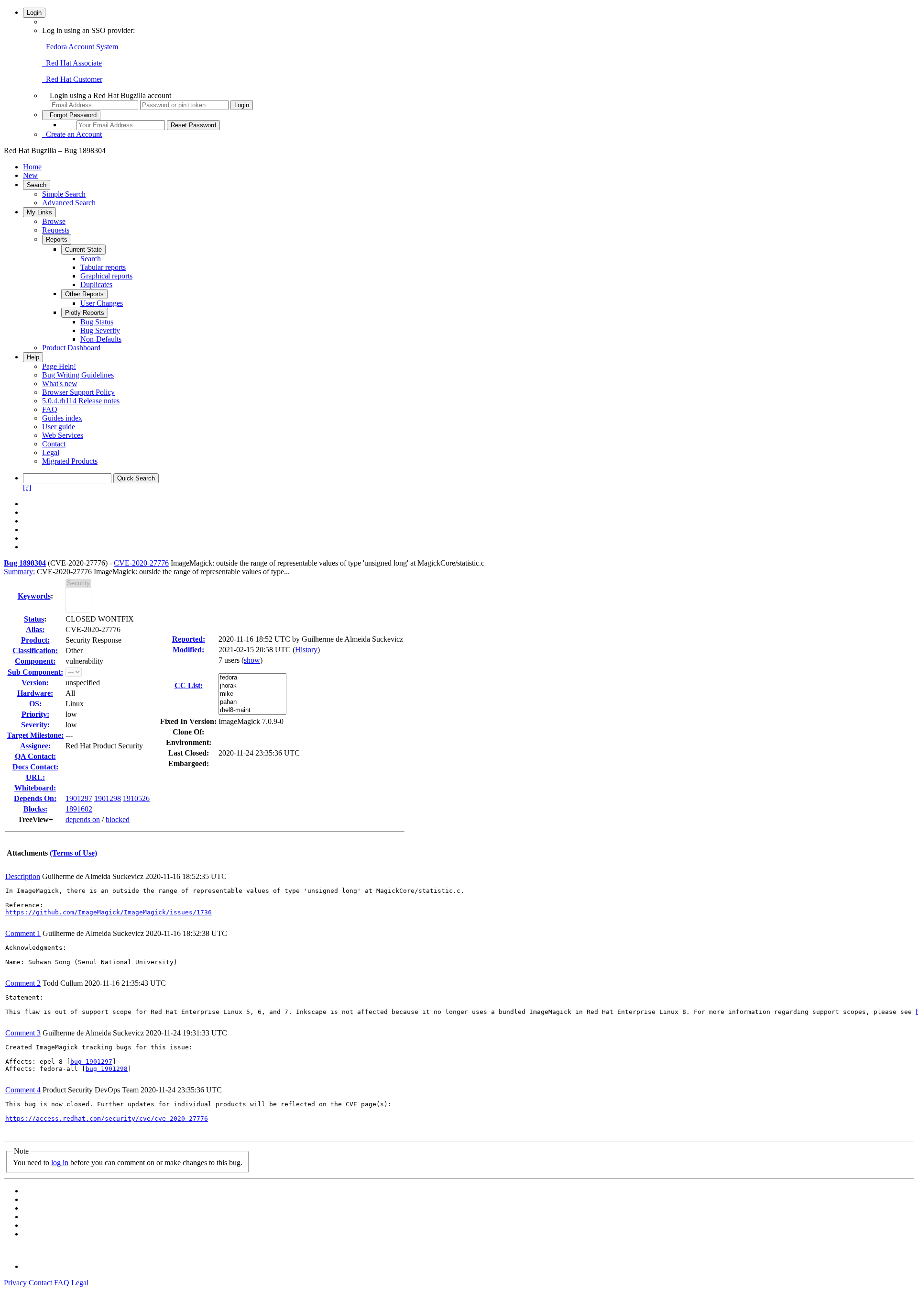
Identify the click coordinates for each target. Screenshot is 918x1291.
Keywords (34, 596)
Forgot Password (71, 115)
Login (34, 12)
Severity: (35, 725)
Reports (56, 239)
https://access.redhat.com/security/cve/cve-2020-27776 (106, 1118)
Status (34, 619)
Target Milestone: (35, 735)
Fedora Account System (80, 47)
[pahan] (252, 702)
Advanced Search (69, 203)
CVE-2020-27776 (141, 563)
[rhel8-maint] (252, 710)
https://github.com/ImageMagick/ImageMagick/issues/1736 (108, 912)
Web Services (62, 435)
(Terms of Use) (73, 853)
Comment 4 (23, 1090)
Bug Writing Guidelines (78, 375)
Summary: (19, 572)
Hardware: (35, 693)
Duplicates (96, 284)
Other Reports (84, 294)
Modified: (188, 650)
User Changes (101, 303)
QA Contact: (35, 756)
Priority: (35, 714)
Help (33, 357)
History (306, 650)
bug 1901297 (91, 1061)
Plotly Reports (84, 312)
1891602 (79, 809)
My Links (39, 212)
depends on (83, 819)
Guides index (62, 418)
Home (32, 167)
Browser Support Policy (78, 392)
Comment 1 (23, 933)
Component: (35, 661)
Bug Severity (100, 330)
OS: (35, 704)
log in (59, 1162)
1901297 (79, 798)
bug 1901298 (107, 1068)
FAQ (49, 409)
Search (36, 185)
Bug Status (96, 322)
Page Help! (59, 366)
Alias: (35, 629)
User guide (58, 427)
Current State (83, 249)
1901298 (107, 798)
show (252, 660)
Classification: (35, 650)
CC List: (189, 685)
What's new (59, 383)
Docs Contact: (35, 767)
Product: (35, 640)
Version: (35, 683)
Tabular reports (103, 267)
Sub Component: (35, 672)
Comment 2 (23, 983)
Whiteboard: (35, 788)
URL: (35, 777)
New (30, 175)
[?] (27, 487)
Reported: (188, 639)
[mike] (252, 694)
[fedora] (252, 678)
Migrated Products (70, 461)
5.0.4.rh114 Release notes (81, 401)
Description (22, 876)
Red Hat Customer (72, 79)
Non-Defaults (100, 339)
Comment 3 (23, 1033)
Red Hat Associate (72, 63)
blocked (118, 819)
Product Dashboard (71, 348)
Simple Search (64, 194)
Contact (54, 444)
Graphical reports (106, 276)
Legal (50, 452)
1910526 (136, 798)
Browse (54, 221)
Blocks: (35, 809)
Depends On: (35, 798)
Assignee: (35, 746)
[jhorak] (252, 686)
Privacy (15, 1283)
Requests (55, 230)
